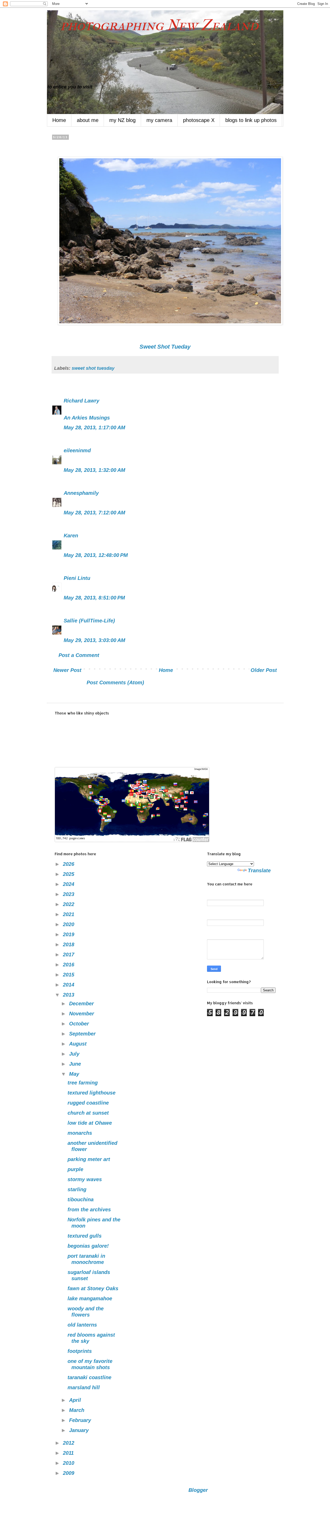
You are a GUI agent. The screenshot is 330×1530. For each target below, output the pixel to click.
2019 (69, 934)
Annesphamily (81, 493)
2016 (69, 964)
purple (75, 1169)
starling (77, 1189)
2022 (69, 904)
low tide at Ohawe (90, 1123)
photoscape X (198, 120)
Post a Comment (79, 655)
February (81, 1420)
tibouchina (81, 1199)
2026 (69, 864)
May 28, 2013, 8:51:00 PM (94, 598)
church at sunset (88, 1113)
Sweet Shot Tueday (165, 346)
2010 (69, 1463)
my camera (159, 120)
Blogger (198, 1490)
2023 (69, 894)
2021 (69, 914)
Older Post (264, 670)
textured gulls (85, 1236)
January (79, 1430)
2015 (69, 974)
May (75, 1074)
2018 (69, 944)
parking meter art (89, 1159)
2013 (69, 995)
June (75, 1064)
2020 (69, 924)
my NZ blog (122, 120)
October (79, 1023)
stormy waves (85, 1179)
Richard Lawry (81, 401)
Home (59, 120)
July (75, 1054)
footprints (80, 1351)
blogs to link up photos (251, 120)
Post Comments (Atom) (115, 682)
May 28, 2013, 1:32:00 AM (94, 470)
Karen (71, 535)
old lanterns (82, 1325)
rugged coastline (88, 1103)
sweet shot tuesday (93, 368)
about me (87, 120)
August (78, 1044)
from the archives (89, 1209)
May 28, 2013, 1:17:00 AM (94, 427)
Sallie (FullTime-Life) (89, 620)
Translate (259, 870)
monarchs (80, 1133)
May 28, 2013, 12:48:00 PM (96, 555)
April (75, 1400)
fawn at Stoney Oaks (93, 1288)
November (82, 1013)
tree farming (83, 1082)
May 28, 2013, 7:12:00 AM (94, 512)
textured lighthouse (92, 1093)
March (77, 1410)
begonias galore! (88, 1246)
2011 (69, 1453)
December (82, 1003)
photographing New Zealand (152, 25)
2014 (69, 985)
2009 (69, 1473)
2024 (69, 884)
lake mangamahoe (90, 1298)
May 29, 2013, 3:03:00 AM (94, 640)
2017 (69, 954)
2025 (69, 874)
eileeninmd (77, 450)
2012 (69, 1443)
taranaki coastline (89, 1377)
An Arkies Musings (87, 418)
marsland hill (84, 1387)
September (83, 1034)
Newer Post (67, 670)
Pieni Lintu (77, 578)
